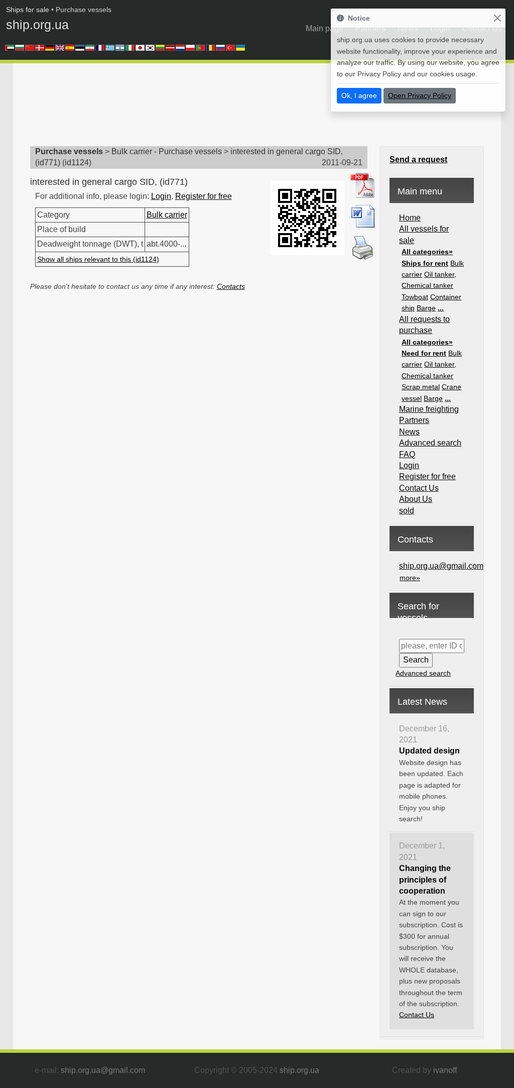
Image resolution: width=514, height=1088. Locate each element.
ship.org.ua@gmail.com (441, 566)
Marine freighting (429, 409)
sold (406, 510)
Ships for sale (27, 10)
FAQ (407, 454)
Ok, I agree (359, 95)
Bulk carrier (167, 214)
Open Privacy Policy (419, 95)
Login (161, 196)
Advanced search (430, 443)
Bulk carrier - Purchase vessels (166, 151)
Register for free (203, 196)
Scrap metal (421, 387)
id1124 (77, 162)
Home (410, 217)
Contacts (231, 286)
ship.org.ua (37, 25)
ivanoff (445, 1070)
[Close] (497, 18)
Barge (426, 308)
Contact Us (419, 488)
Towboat (415, 297)
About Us (415, 499)
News (409, 431)
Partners (414, 420)
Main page (324, 28)
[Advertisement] (213, 108)
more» (410, 578)
